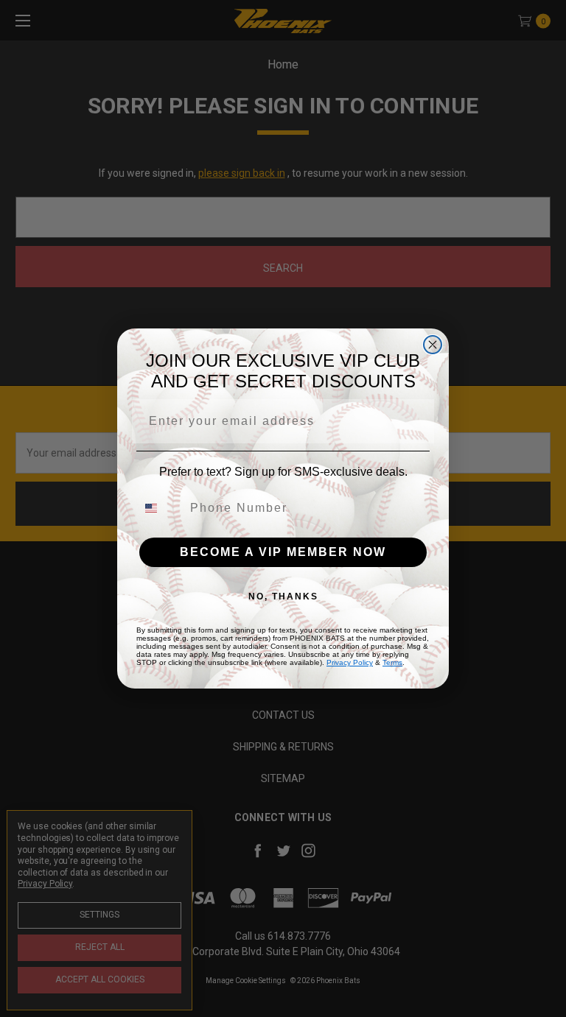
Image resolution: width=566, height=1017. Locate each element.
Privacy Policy (349, 662)
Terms (392, 662)
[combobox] (160, 508)
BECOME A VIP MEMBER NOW (283, 552)
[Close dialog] (432, 344)
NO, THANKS (283, 596)
